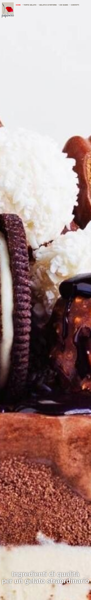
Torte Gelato (30, 5)
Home (18, 5)
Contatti (75, 5)
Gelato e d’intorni (48, 5)
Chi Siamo (63, 5)
